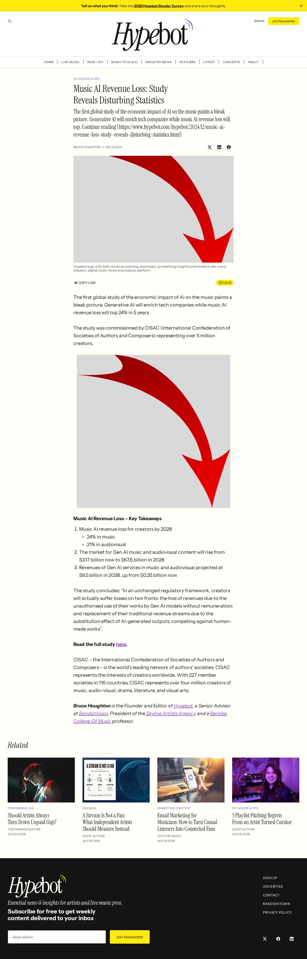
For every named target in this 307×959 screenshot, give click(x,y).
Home (49, 62)
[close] (301, 6)
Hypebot (183, 706)
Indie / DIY (95, 62)
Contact (271, 895)
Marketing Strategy (173, 808)
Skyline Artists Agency (170, 713)
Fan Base (89, 808)
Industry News (158, 62)
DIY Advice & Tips (86, 79)
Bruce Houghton (87, 147)
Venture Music (169, 836)
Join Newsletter (283, 21)
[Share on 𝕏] (209, 147)
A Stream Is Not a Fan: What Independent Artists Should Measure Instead (107, 822)
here (121, 644)
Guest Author (94, 836)
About (253, 62)
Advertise (273, 886)
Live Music (70, 62)
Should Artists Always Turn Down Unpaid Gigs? (32, 819)
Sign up (270, 878)
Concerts (231, 62)
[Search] (10, 21)
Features (187, 62)
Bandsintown (93, 713)
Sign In (259, 21)
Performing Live (21, 808)
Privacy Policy (277, 912)
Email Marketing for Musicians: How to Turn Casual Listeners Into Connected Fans (187, 822)
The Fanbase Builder (24, 829)
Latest (209, 62)
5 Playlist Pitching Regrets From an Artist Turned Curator (262, 819)
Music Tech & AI (124, 62)
